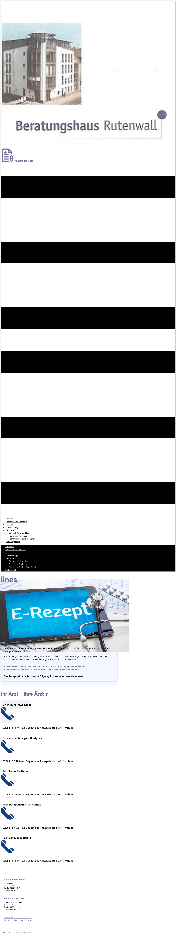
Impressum (8, 920)
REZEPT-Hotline (23, 160)
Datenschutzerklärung (22, 920)
